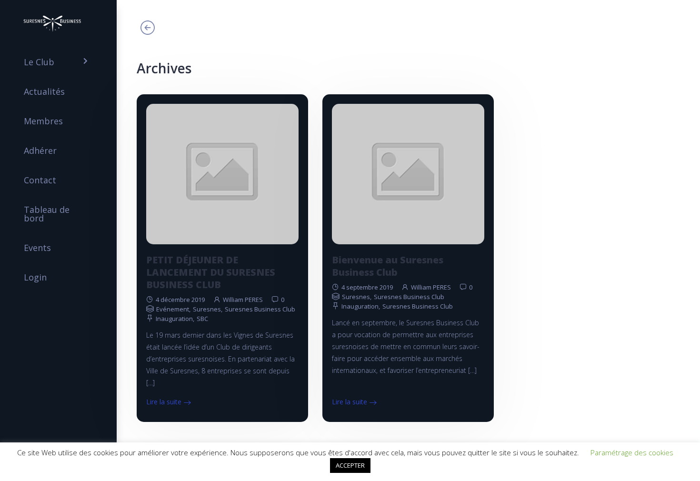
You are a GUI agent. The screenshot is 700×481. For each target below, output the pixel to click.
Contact (40, 180)
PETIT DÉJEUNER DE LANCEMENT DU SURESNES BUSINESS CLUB (210, 272)
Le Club (39, 62)
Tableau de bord (47, 214)
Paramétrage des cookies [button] (631, 452)
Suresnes (207, 309)
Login (35, 277)
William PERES (243, 299)
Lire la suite (163, 402)
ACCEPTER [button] (350, 465)
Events (37, 247)
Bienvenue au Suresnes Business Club (387, 266)
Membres (43, 121)
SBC (202, 318)
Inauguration (174, 318)
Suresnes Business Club (260, 309)
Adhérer (40, 150)
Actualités (44, 91)
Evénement (172, 309)
